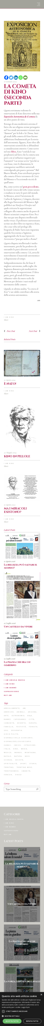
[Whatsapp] (20, 77)
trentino (9, 767)
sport (23, 763)
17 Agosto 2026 (9, 561)
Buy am (8, 695)
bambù (7, 719)
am (24, 708)
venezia (8, 775)
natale (7, 756)
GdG (6, 730)
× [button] (41, 995)
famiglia (8, 727)
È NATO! (10, 384)
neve (27, 756)
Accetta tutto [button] (12, 1021)
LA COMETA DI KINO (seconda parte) (20, 95)
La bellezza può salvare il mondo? (20, 566)
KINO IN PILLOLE (17, 456)
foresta (33, 727)
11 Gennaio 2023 (10, 81)
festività (21, 727)
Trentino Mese (24, 767)
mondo (18, 752)
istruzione (30, 745)
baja (30, 715)
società (19, 760)
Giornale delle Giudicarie (18, 738)
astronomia (18, 715)
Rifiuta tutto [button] (32, 1021)
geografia (16, 730)
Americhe (9, 712)
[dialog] (22, 1009)
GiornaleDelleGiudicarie (17, 741)
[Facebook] (6, 77)
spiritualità (10, 763)
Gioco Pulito (11, 734)
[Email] (25, 77)
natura (18, 756)
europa (33, 723)
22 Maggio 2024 (10, 452)
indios (17, 745)
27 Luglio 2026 (10, 623)
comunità (9, 723)
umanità (26, 771)
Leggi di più (25, 1007)
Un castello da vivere (18, 626)
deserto (21, 723)
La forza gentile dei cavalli (22, 981)
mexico (7, 752)
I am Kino (9, 317)
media (24, 749)
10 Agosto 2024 (9, 380)
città (31, 719)
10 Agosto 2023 (9, 505)
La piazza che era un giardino (17, 663)
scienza (8, 760)
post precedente (31, 186)
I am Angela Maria (14, 680)
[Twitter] (11, 77)
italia (7, 749)
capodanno (20, 719)
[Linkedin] (16, 77)
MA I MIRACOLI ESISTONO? (15, 510)
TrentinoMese (11, 771)
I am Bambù (10, 688)
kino (15, 749)
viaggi (18, 775)
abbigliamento (12, 708)
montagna (30, 752)
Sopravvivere (11, 691)
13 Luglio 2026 (9, 658)
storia (33, 763)
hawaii (7, 745)
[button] (22, 1016)
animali (21, 712)
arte (6, 715)
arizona (32, 712)
